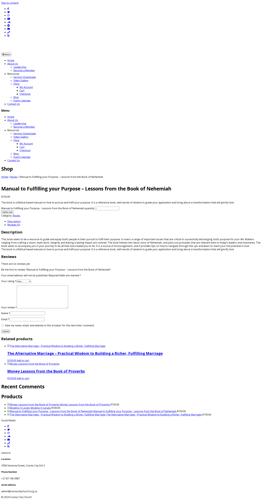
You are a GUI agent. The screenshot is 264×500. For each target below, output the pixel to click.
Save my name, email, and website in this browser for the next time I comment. (49, 325)
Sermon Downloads (24, 77)
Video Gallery (20, 80)
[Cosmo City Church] (7, 51)
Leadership (19, 67)
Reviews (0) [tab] (13, 224)
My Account (26, 87)
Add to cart (7, 212)
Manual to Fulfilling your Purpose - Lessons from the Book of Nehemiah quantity (47, 208)
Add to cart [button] (23, 360)
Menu (7, 54)
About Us (12, 63)
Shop (16, 84)
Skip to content (10, 3)
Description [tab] (14, 221)
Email (5, 319)
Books (14, 177)
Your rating (8, 281)
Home (10, 60)
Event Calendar (22, 100)
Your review (9, 307)
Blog (16, 97)
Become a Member (24, 70)
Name (5, 313)
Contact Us (13, 104)
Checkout (25, 94)
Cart (22, 90)
